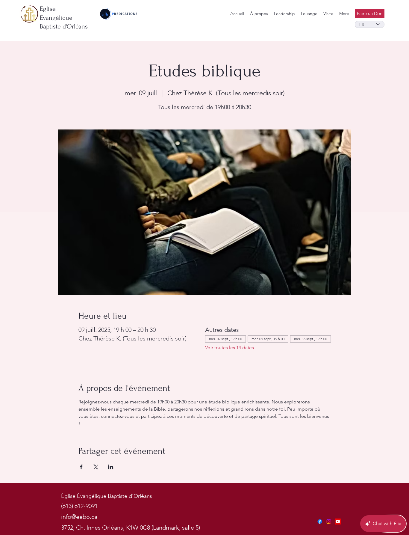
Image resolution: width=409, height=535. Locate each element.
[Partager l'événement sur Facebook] (81, 467)
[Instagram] (329, 522)
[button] (284, 13)
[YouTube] (338, 522)
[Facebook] (320, 522)
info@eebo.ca (79, 516)
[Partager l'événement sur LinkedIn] (110, 467)
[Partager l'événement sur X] (96, 467)
